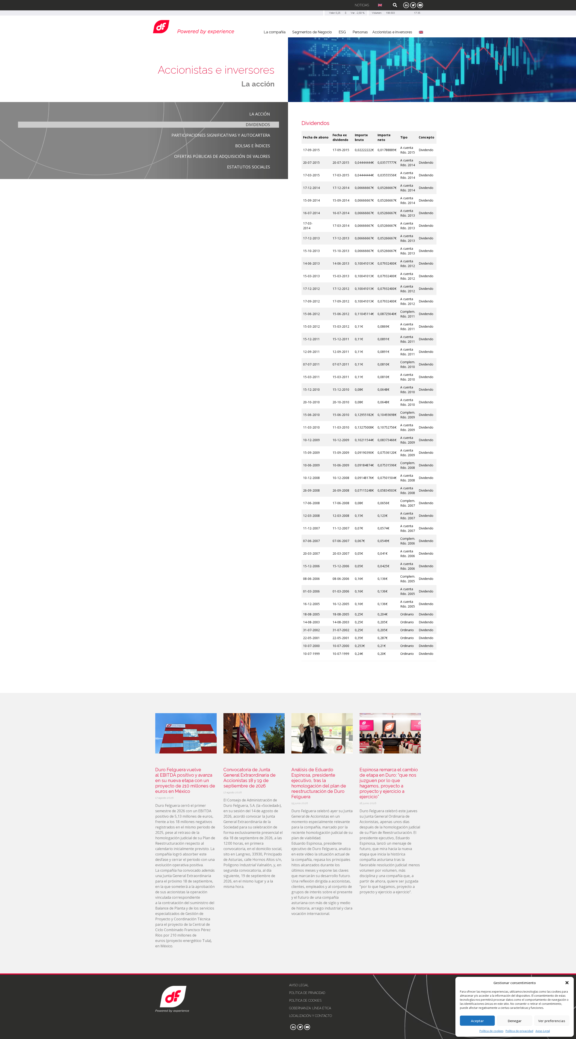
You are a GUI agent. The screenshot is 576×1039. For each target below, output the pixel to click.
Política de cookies (491, 1031)
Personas (360, 32)
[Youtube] (420, 5)
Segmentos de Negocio (312, 32)
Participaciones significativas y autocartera (220, 135)
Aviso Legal (543, 1031)
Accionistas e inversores (392, 32)
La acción (257, 84)
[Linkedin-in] (406, 5)
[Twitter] (413, 5)
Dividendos (258, 124)
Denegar (515, 1021)
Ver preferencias (551, 1021)
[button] (567, 982)
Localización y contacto (310, 1016)
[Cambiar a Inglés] (380, 5)
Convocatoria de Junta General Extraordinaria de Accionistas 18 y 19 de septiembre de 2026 (249, 778)
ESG (342, 32)
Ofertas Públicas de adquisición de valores (222, 156)
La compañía (275, 32)
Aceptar (477, 1021)
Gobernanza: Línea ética (310, 1008)
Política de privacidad (519, 1031)
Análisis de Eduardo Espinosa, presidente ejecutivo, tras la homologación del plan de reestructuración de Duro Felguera (318, 783)
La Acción (259, 114)
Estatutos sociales (248, 167)
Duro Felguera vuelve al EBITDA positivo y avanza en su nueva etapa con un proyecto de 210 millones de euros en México (185, 780)
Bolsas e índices (252, 145)
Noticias (362, 5)
